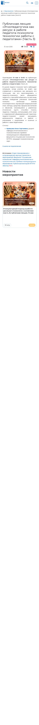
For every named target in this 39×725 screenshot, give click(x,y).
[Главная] (1, 11)
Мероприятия (8, 11)
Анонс (32, 225)
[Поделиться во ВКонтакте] (31, 47)
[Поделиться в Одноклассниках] (34, 47)
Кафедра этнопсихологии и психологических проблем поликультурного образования (19, 162)
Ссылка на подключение (11, 146)
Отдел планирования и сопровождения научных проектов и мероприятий (16, 155)
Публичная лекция (31, 44)
